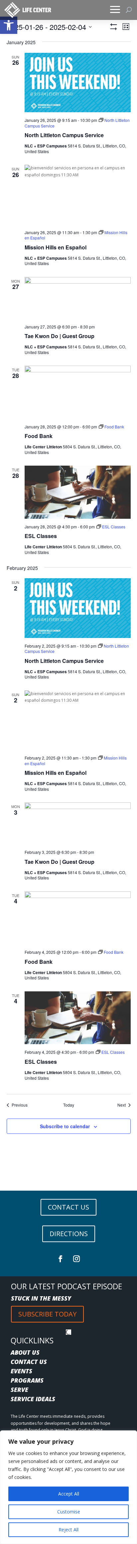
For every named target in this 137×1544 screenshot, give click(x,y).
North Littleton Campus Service (64, 135)
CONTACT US (68, 1207)
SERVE (19, 1390)
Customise (68, 1511)
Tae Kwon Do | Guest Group (59, 336)
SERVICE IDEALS (33, 1399)
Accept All (68, 1494)
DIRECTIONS (69, 1233)
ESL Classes (41, 536)
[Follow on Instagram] (76, 1258)
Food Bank (39, 436)
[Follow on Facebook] (60, 1258)
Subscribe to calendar (65, 1126)
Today (68, 1105)
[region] (68, 1487)
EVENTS (21, 1371)
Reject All (68, 1529)
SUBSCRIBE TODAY (47, 1314)
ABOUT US (25, 1352)
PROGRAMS (27, 1380)
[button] (8, 25)
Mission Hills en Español (55, 247)
